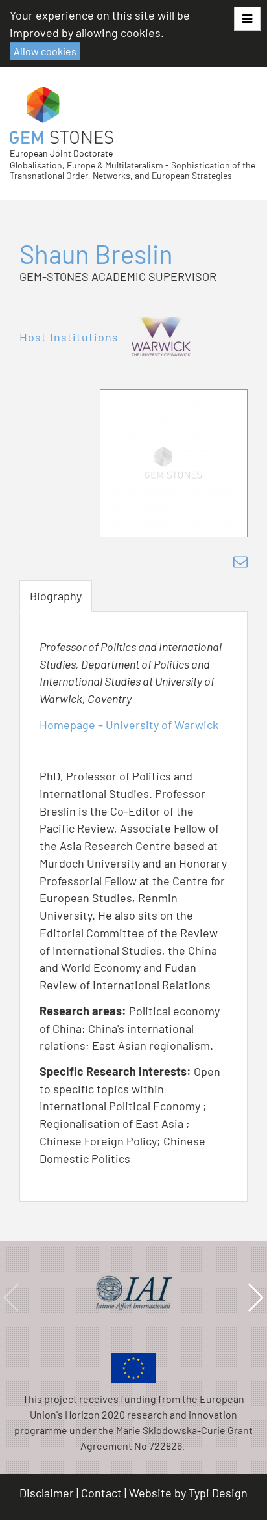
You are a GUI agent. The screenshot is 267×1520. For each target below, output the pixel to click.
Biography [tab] (56, 596)
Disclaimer (46, 1493)
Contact (101, 1493)
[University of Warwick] (161, 336)
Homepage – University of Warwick (129, 724)
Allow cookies (45, 51)
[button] (247, 19)
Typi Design (218, 1493)
